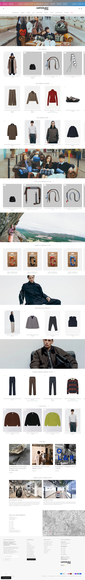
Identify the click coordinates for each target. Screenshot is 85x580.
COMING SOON (58, 12)
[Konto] (79, 8)
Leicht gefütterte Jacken (48, 541)
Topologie (45, 546)
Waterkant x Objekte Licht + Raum (65, 468)
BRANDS (23, 12)
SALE (72, 12)
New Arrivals (42, 49)
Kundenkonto (29, 545)
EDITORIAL (66, 12)
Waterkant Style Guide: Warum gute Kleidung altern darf (18, 468)
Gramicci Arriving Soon (42, 245)
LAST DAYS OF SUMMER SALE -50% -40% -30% (56, 4)
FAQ (27, 541)
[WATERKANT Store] (42, 8)
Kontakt (28, 543)
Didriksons (46, 552)
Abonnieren (7, 559)
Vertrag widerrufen (31, 559)
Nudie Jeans (46, 551)
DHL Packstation (30, 549)
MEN (33, 12)
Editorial (42, 442)
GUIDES (51, 12)
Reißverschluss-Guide (31, 555)
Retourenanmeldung (30, 546)
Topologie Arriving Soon (42, 181)
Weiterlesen (11, 472)
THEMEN (46, 12)
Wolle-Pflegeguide (30, 554)
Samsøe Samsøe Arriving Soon (42, 372)
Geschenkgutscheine (31, 548)
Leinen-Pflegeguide (30, 552)
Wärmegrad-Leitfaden (31, 557)
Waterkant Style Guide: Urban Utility (41, 468)
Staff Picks (42, 406)
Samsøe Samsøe (47, 549)
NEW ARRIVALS (15, 12)
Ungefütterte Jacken (47, 543)
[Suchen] (3, 8)
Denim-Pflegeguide (30, 551)
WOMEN (28, 12)
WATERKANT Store (8, 576)
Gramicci (45, 548)
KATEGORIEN (39, 12)
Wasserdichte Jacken (48, 545)
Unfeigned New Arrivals (42, 308)
